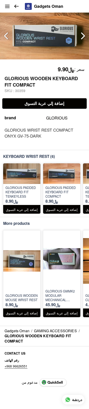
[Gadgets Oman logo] (28, 6)
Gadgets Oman (48, 6)
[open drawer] (7, 6)
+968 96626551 (16, 366)
